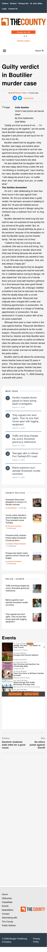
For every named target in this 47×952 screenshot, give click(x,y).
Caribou (5, 3)
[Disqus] (23, 788)
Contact (5, 913)
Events (5, 905)
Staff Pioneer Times (19, 93)
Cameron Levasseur (14, 526)
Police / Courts (15, 579)
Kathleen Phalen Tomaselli (16, 544)
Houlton (13, 3)
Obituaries (7, 898)
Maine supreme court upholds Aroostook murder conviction (26, 470)
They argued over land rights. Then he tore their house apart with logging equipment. (25, 419)
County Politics (15, 493)
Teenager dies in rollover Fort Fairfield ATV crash (25, 454)
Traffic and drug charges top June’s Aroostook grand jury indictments (25, 439)
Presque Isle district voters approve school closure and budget (17, 555)
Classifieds (7, 902)
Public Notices (9, 925)
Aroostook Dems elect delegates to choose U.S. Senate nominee (16, 502)
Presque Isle (23, 3)
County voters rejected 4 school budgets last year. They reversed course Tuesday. (16, 519)
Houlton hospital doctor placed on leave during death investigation (24, 400)
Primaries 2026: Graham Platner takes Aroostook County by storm (16, 538)
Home (5, 894)
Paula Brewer (12, 508)
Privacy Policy (36, 940)
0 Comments (28, 98)
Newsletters (7, 909)
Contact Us (13, 8)
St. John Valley (36, 3)
